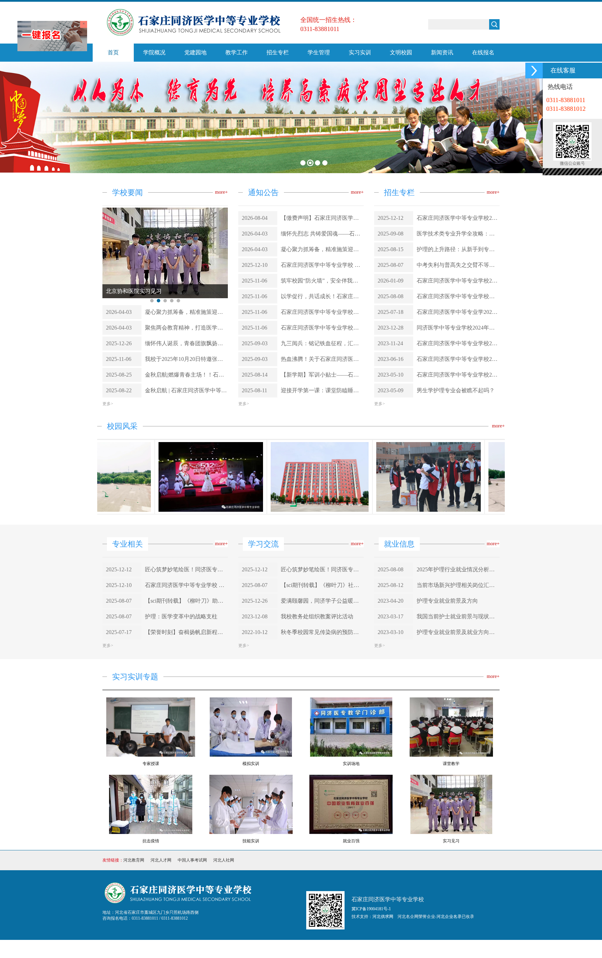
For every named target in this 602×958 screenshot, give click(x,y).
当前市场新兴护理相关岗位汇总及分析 (458, 672)
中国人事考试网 (192, 946)
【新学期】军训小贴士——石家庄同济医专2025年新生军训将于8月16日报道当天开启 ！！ (322, 375)
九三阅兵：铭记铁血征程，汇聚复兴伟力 (322, 343)
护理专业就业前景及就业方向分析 (458, 719)
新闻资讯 (442, 52)
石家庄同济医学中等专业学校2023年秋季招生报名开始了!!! (458, 359)
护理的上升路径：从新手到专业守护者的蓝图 (458, 249)
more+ (221, 192)
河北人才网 (160, 946)
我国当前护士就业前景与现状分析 (458, 703)
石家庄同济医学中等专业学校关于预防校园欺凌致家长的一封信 (322, 312)
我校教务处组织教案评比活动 (317, 703)
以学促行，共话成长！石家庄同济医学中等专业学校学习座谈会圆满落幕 (322, 296)
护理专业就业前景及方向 (447, 687)
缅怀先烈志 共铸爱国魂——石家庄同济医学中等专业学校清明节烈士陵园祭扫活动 (322, 234)
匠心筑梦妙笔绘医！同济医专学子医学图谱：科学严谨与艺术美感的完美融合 (186, 656)
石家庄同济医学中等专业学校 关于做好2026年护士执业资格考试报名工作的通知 (322, 265)
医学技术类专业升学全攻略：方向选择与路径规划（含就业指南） (458, 234)
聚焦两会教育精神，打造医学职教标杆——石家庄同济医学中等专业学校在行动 (186, 414)
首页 (113, 52)
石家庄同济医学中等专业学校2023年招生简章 (458, 375)
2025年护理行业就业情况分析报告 (458, 656)
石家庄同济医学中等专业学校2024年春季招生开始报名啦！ (458, 343)
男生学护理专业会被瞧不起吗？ (456, 390)
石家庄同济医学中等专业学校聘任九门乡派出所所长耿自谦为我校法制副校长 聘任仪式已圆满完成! (322, 328)
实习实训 (360, 52)
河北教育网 (133, 946)
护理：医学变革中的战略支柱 (181, 703)
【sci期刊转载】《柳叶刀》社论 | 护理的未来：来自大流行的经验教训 (322, 672)
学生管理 (319, 52)
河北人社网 (223, 946)
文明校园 (401, 52)
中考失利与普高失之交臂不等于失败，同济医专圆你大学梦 (458, 265)
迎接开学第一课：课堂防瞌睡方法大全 (322, 390)
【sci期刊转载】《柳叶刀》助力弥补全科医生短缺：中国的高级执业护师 (186, 687)
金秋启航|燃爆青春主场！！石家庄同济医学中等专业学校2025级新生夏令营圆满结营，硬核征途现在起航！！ (186, 461)
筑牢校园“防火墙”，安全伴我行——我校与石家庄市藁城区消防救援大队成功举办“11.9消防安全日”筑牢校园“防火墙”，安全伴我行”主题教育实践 (322, 281)
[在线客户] (534, 70)
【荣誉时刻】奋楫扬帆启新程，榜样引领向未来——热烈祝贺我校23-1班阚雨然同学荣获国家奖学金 (186, 719)
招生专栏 (278, 52)
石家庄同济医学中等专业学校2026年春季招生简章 (458, 218)
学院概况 (154, 52)
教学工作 (236, 52)
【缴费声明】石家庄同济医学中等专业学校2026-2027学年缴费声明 (322, 218)
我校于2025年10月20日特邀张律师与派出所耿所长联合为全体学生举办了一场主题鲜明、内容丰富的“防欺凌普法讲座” (186, 446)
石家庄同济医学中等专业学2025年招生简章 (458, 312)
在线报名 (483, 52)
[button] (14, 122)
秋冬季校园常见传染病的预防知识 (322, 719)
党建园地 (195, 52)
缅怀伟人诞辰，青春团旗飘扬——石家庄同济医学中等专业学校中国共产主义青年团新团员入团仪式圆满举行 (186, 430)
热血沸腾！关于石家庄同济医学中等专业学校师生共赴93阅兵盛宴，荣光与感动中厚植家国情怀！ (322, 359)
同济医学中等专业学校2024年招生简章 (458, 328)
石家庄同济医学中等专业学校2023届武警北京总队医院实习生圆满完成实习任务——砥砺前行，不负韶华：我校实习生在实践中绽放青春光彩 (458, 281)
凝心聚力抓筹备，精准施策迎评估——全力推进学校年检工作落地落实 (186, 399)
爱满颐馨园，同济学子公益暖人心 (322, 687)
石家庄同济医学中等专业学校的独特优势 (458, 296)
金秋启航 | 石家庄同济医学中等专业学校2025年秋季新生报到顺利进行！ (186, 477)
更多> (107, 490)
